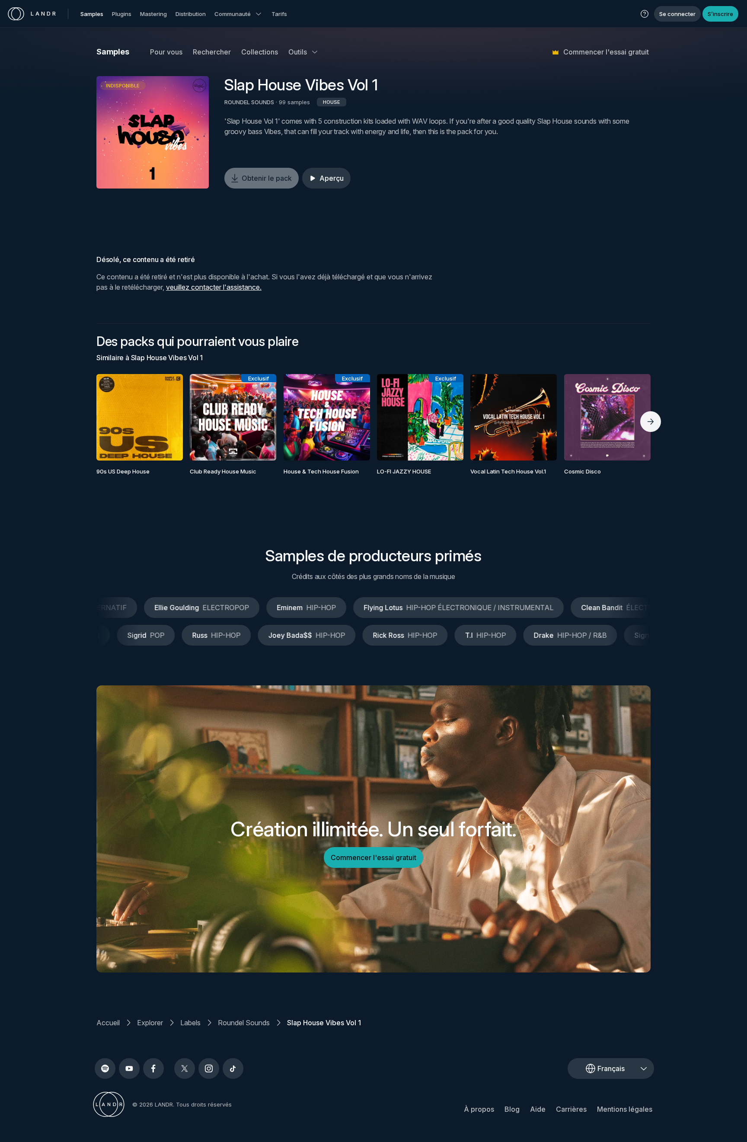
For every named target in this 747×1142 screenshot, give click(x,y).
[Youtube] (129, 1068)
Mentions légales (624, 1109)
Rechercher (212, 52)
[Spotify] (105, 1068)
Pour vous (166, 52)
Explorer (150, 1022)
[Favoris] (114, 417)
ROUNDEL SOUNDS (249, 102)
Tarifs (279, 13)
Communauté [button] (232, 13)
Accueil (108, 1022)
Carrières (571, 1109)
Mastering (153, 13)
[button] (644, 14)
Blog (512, 1109)
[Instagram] (208, 1068)
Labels (190, 1022)
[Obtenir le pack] (164, 417)
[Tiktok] (233, 1068)
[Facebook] (153, 1068)
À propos (479, 1109)
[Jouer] (152, 132)
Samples (91, 13)
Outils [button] (297, 52)
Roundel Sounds (244, 1022)
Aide (538, 1109)
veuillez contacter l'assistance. (214, 287)
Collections (259, 52)
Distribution (191, 13)
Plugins (121, 13)
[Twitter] (184, 1068)
